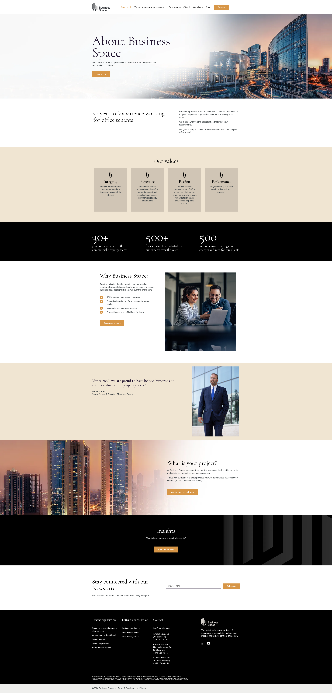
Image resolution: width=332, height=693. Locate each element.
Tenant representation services (149, 7)
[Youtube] (208, 643)
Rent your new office (178, 7)
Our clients (198, 7)
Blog (208, 7)
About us (125, 7)
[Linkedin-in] (203, 643)
